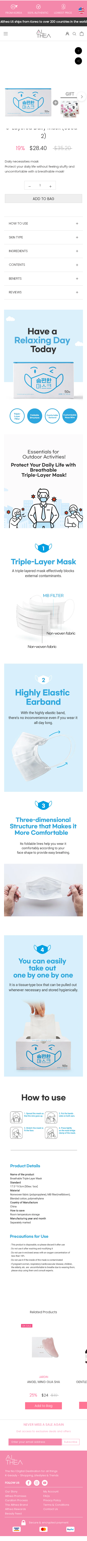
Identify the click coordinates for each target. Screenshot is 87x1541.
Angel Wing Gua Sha (43, 1382)
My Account (50, 1491)
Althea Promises (15, 1496)
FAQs (46, 1496)
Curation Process (16, 1500)
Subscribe (70, 1442)
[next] (81, 96)
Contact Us (50, 1509)
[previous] (5, 96)
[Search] (74, 33)
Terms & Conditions (56, 1505)
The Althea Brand (16, 1505)
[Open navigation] (6, 33)
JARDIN (43, 1377)
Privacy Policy (52, 1500)
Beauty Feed (13, 1513)
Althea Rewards (15, 1509)
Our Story (11, 1491)
